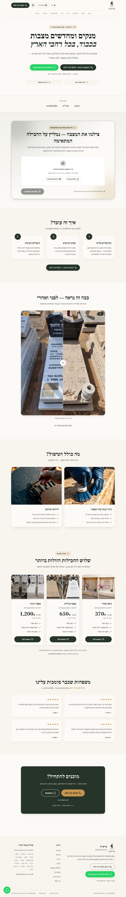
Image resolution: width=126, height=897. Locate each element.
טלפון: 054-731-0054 (101, 866)
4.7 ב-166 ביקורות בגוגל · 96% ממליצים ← (63, 688)
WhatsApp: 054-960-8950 (99, 874)
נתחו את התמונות (31, 191)
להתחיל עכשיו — (61, 267)
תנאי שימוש (42, 893)
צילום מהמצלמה (52, 179)
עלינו (62, 13)
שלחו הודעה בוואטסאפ (42, 67)
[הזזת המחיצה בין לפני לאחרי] (63, 363)
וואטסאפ (48, 793)
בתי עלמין (75, 13)
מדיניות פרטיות (54, 893)
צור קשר (37, 13)
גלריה (68, 13)
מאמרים (45, 13)
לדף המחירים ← (63, 800)
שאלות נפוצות (53, 13)
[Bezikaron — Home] (112, 5)
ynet (77, 106)
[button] (63, 171)
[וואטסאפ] (7, 890)
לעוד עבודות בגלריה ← (63, 425)
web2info (52, 106)
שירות (89, 13)
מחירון (83, 13)
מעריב (66, 106)
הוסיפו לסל (97, 639)
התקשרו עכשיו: (76, 67)
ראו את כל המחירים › (55, 654)
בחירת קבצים (71, 179)
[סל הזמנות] (33, 5)
